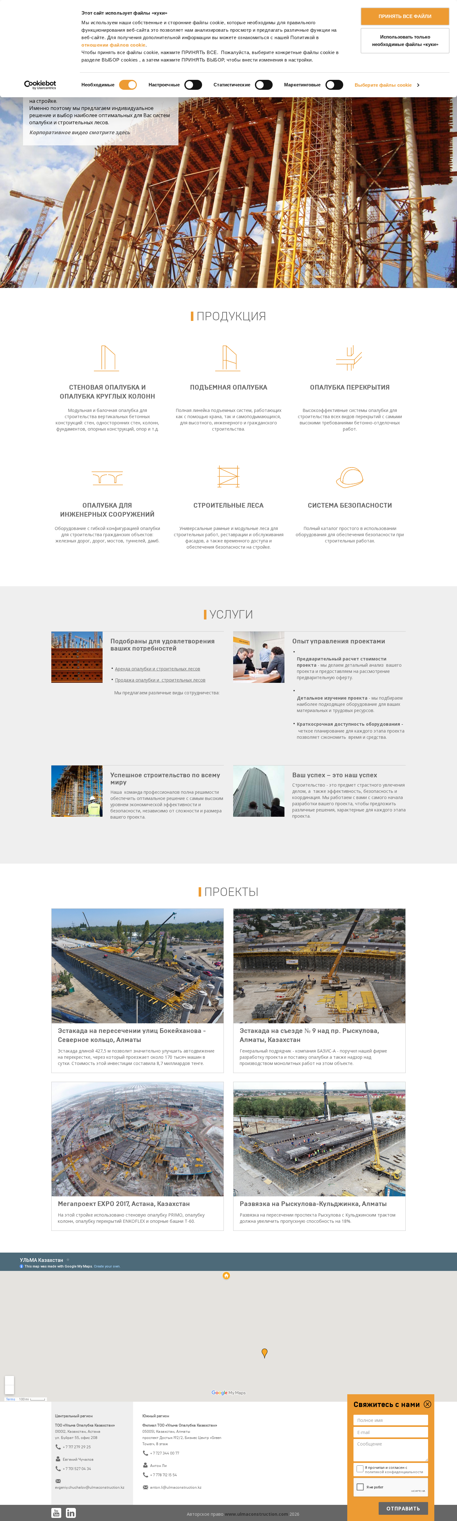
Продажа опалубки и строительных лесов (160, 680)
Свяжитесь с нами (386, 1404)
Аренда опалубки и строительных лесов (157, 669)
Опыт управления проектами (338, 641)
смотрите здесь (79, 132)
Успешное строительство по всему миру (165, 778)
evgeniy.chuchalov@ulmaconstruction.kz (89, 1487)
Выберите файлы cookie (383, 85)
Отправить (403, 1508)
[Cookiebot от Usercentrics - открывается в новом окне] (40, 85)
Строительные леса (228, 505)
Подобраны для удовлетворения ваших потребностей (162, 644)
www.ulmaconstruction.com (257, 1514)
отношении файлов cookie (113, 45)
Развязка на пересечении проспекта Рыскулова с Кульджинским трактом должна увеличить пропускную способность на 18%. (317, 1218)
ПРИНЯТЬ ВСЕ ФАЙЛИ (405, 16)
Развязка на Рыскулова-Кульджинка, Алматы (313, 1204)
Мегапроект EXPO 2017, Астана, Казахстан (124, 1204)
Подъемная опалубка (228, 387)
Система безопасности (350, 505)
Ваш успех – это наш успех (334, 775)
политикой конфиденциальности (394, 1471)
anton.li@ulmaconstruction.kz (175, 1487)
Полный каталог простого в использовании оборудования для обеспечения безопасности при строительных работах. (350, 534)
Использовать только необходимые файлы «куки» (405, 40)
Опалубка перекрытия (350, 387)
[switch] (193, 85)
